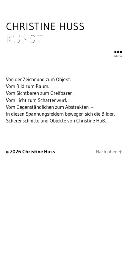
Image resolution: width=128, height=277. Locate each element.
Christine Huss (45, 32)
